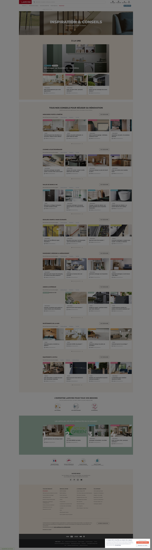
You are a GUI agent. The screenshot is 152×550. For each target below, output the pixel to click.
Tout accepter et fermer (143, 542)
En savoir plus (118, 545)
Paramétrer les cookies (142, 545)
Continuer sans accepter (143, 540)
